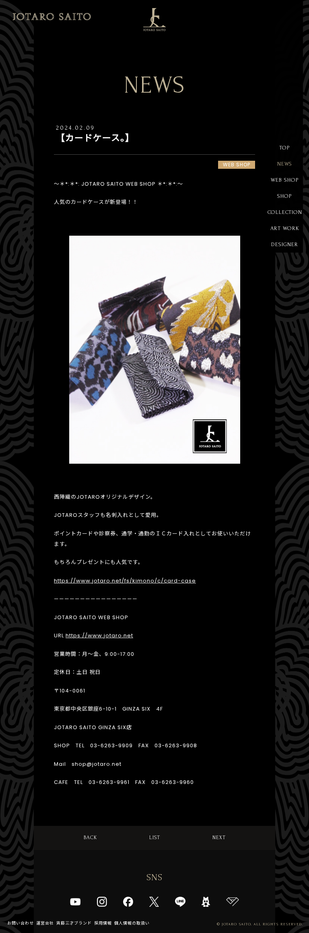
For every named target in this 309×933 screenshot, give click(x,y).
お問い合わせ (20, 923)
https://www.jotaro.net (99, 635)
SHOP (284, 196)
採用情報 (103, 923)
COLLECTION (285, 212)
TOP (284, 148)
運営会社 (45, 923)
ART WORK (284, 228)
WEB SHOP (285, 180)
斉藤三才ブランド (74, 923)
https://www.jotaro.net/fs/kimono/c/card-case (125, 581)
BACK (90, 837)
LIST (154, 837)
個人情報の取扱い (132, 923)
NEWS (284, 164)
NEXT (219, 837)
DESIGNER (284, 244)
